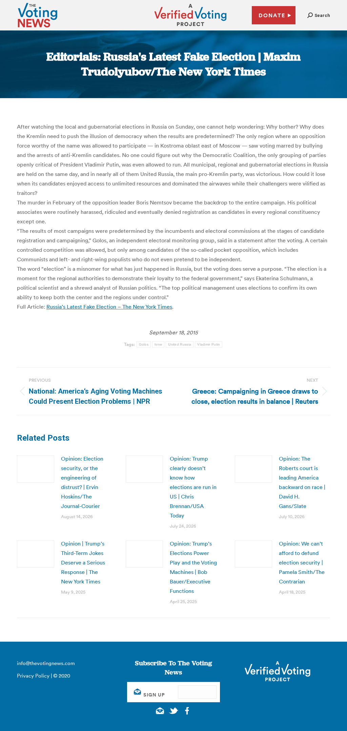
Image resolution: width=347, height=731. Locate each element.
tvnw (158, 344)
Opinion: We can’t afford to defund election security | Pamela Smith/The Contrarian (302, 562)
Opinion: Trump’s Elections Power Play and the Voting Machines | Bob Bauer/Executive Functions (193, 567)
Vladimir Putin (208, 344)
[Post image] (35, 469)
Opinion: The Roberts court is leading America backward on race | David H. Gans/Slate (302, 482)
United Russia (179, 344)
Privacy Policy (33, 675)
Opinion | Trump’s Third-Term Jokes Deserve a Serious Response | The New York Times (83, 562)
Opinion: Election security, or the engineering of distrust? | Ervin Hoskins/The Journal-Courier (82, 482)
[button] (318, 15)
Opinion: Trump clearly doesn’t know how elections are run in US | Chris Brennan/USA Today (193, 487)
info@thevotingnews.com (46, 663)
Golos (144, 344)
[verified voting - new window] (190, 27)
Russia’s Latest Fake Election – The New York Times (109, 306)
